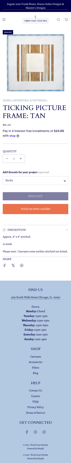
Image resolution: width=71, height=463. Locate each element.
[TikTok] (44, 432)
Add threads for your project (26, 172)
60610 (57, 297)
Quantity (10, 151)
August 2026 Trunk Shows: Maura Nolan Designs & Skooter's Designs (35, 6)
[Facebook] (27, 432)
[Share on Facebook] (5, 266)
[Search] (58, 20)
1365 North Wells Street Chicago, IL (31, 297)
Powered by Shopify (35, 448)
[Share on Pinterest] (22, 266)
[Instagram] (35, 432)
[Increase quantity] (21, 159)
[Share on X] (13, 266)
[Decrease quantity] (7, 159)
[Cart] (66, 20)
